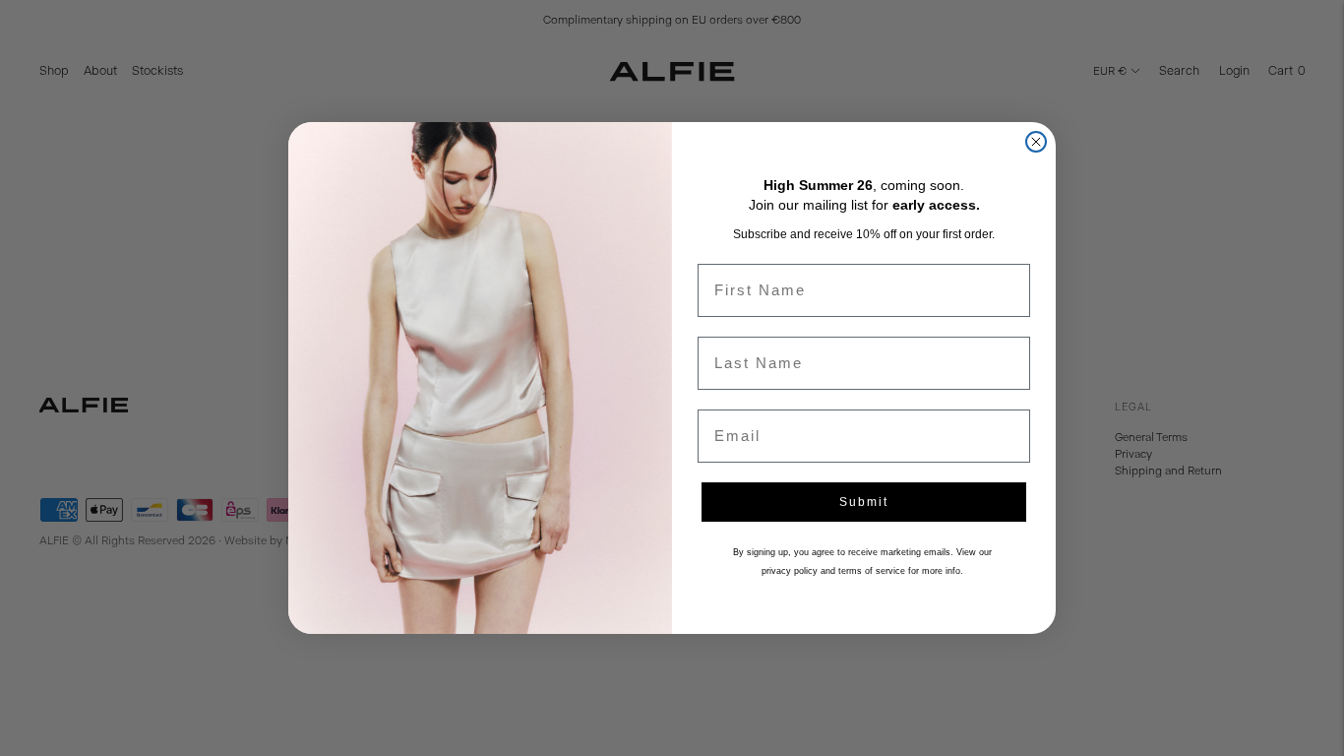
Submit (863, 502)
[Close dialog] (1036, 142)
